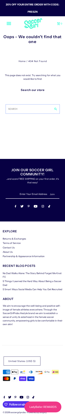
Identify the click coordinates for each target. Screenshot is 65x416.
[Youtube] (35, 207)
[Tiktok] (49, 207)
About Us (8, 252)
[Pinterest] (29, 207)
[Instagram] (43, 207)
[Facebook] (15, 207)
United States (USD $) (22, 361)
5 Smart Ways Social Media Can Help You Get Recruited (32, 289)
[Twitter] (21, 207)
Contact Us (9, 247)
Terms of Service (12, 243)
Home (22, 61)
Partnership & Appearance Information (24, 256)
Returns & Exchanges (14, 238)
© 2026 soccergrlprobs (14, 412)
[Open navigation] (8, 23)
